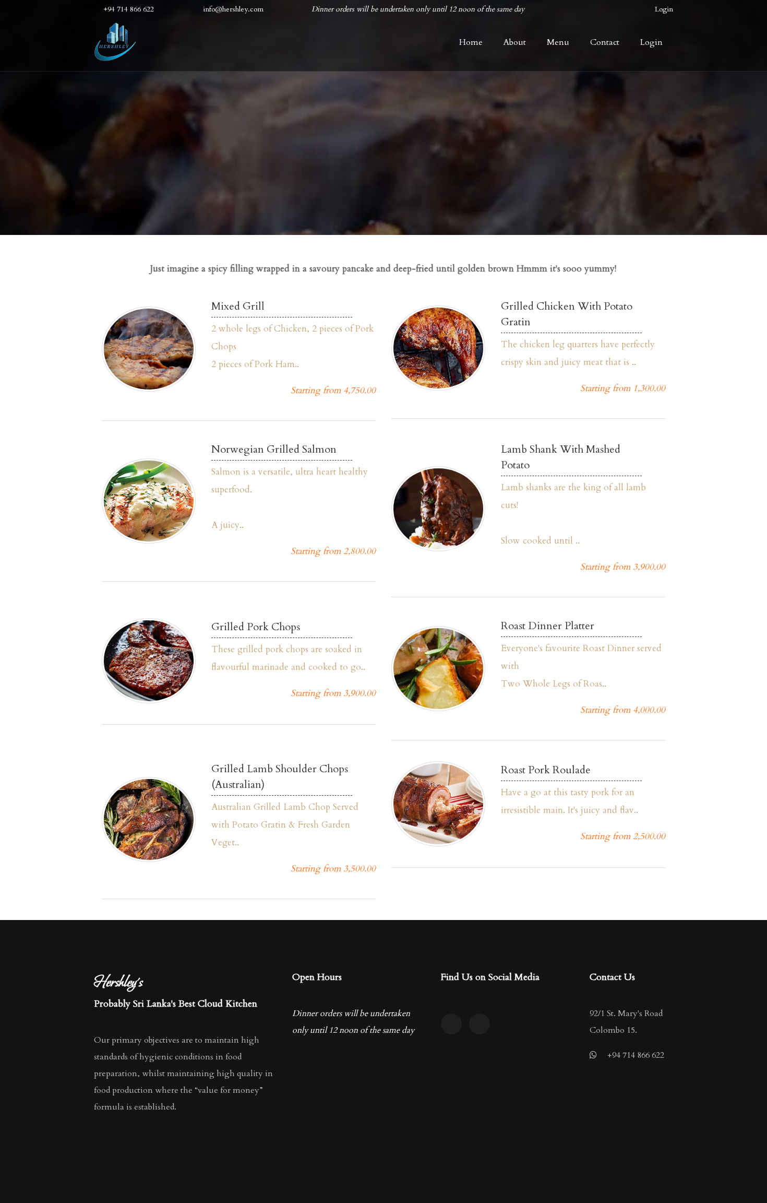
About (515, 42)
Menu (558, 42)
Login (664, 9)
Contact (604, 42)
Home (471, 42)
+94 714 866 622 (635, 1055)
